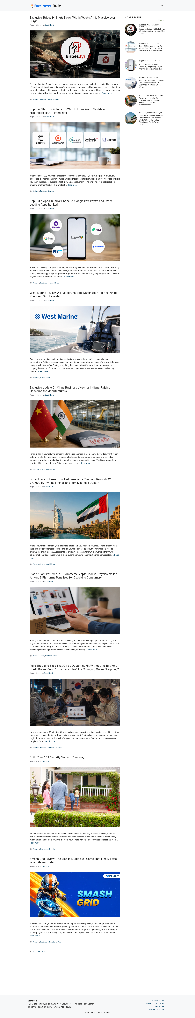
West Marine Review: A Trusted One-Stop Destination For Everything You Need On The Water (151, 83)
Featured (43, 99)
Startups (56, 99)
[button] (162, 5)
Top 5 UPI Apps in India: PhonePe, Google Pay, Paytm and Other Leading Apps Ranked (151, 66)
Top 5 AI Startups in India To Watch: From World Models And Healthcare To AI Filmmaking (151, 48)
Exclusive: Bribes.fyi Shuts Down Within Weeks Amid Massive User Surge (152, 31)
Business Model (38, 656)
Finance (51, 283)
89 (39, 951)
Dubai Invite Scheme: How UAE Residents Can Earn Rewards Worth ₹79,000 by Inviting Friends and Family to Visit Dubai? (73, 481)
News (50, 99)
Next (45, 951)
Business (35, 99)
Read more (107, 93)
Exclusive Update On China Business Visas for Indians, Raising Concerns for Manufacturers (149, 101)
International (45, 378)
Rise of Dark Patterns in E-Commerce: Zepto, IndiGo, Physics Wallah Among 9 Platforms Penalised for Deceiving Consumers (73, 575)
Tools (52, 849)
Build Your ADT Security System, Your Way (57, 757)
